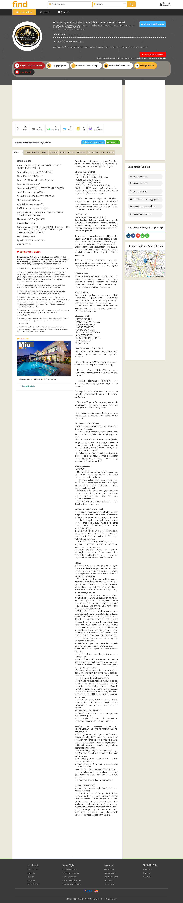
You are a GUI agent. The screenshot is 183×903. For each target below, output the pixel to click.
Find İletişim (108, 880)
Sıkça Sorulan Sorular (70, 869)
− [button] (129, 258)
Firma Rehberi (25, 12)
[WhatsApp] (142, 235)
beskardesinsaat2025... (87, 66)
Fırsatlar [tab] (63, 153)
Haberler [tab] (71, 153)
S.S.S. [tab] (102, 153)
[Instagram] (128, 235)
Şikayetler (65, 12)
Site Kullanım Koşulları (71, 873)
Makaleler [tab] (81, 153)
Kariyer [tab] (44, 153)
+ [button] (129, 254)
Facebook (148, 869)
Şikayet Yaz (114, 142)
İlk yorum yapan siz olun (94, 142)
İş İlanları (46, 12)
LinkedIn (148, 877)
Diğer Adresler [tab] (92, 153)
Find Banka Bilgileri (111, 877)
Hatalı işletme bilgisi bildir (152, 54)
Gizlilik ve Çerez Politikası (72, 884)
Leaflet (149, 276)
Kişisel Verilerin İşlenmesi (72, 880)
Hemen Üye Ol (109, 884)
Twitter (147, 873)
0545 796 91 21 (59, 66)
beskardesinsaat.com (119, 66)
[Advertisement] (67, 99)
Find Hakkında (109, 869)
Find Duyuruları (109, 873)
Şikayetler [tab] (53, 153)
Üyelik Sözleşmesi (69, 877)
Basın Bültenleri (33, 884)
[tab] (53, 129)
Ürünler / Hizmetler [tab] (32, 153)
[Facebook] (133, 235)
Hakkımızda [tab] (18, 153)
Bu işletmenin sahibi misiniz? (153, 24)
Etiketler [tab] (110, 153)
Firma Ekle (31, 873)
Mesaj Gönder (147, 66)
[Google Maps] (138, 235)
